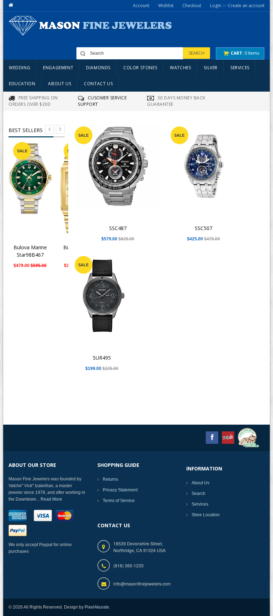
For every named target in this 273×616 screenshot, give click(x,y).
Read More (51, 499)
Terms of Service (119, 500)
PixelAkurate (97, 607)
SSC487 (118, 228)
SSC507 (203, 228)
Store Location (206, 514)
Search (198, 493)
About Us (200, 482)
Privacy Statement (120, 489)
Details (32, 187)
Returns (110, 479)
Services (200, 504)
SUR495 (102, 357)
